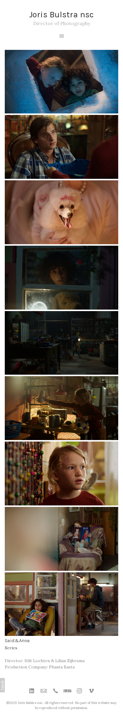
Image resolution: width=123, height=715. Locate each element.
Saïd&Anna (17, 640)
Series (11, 648)
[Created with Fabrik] (2, 685)
